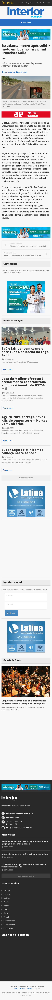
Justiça (7, 898)
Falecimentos (9, 924)
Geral (6, 913)
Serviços (33, 986)
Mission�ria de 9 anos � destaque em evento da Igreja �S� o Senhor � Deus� (25, 842)
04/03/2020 (8, 857)
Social (6, 917)
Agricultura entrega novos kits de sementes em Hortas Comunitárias (24, 420)
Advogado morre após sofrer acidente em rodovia (25, 854)
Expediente (23, 986)
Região (6, 905)
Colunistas (8, 928)
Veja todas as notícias (26, 876)
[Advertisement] (26, 548)
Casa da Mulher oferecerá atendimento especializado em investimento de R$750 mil (24, 384)
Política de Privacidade (22, 989)
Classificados (9, 921)
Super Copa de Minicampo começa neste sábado (22, 451)
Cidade (7, 890)
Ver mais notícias (26, 478)
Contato (36, 989)
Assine (41, 986)
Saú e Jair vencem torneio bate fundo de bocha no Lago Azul (25, 351)
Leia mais (8, 370)
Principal (13, 986)
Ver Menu (27, 22)
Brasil (6, 902)
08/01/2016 (8, 847)
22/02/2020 (8, 870)
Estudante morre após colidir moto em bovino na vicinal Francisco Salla (24, 865)
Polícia (6, 909)
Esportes (7, 894)
